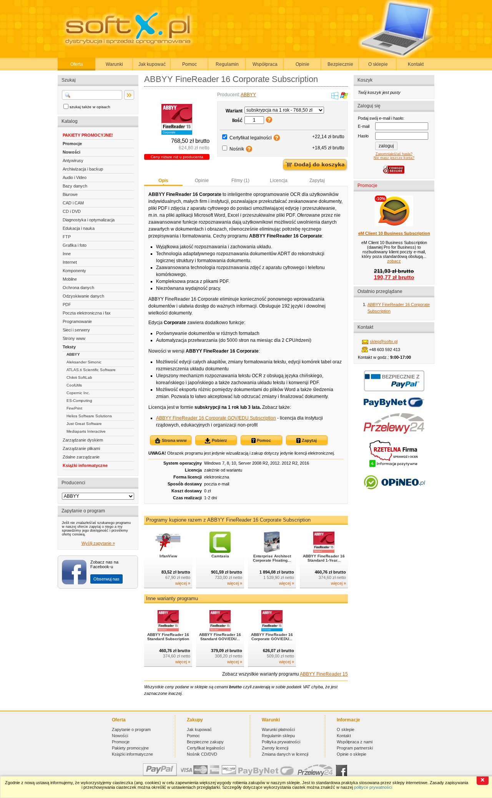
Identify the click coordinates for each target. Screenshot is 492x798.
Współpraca (265, 64)
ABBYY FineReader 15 (324, 674)
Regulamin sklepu (278, 735)
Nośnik (236, 149)
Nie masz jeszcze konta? (394, 158)
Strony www (74, 338)
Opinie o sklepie (351, 754)
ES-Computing (79, 400)
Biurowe (70, 194)
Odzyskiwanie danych (83, 296)
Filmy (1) (240, 180)
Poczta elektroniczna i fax (87, 313)
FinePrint (74, 408)
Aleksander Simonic (83, 362)
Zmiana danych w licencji (285, 754)
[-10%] (394, 225)
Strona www (174, 440)
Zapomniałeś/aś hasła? (394, 154)
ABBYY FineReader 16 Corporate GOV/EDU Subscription (216, 418)
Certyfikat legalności (250, 138)
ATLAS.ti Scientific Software (91, 370)
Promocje (72, 143)
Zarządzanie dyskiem (83, 440)
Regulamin (227, 64)
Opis (163, 180)
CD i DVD (72, 211)
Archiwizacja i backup (83, 169)
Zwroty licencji (275, 748)
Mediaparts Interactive (86, 431)
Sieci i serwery (76, 330)
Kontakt (416, 64)
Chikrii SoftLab (79, 377)
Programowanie (77, 321)
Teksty (69, 347)
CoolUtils (74, 385)
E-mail (363, 126)
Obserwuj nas (106, 579)
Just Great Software (84, 424)
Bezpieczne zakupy (205, 741)
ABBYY (73, 354)
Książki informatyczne (85, 465)
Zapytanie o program (131, 729)
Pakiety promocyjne (130, 748)
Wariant (234, 111)
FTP (67, 236)
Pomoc (189, 64)
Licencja (279, 180)
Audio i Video (74, 177)
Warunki (114, 64)
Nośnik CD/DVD (202, 754)
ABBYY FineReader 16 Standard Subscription (168, 636)
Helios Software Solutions (89, 416)
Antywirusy (73, 160)
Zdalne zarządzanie (81, 457)
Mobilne (70, 279)
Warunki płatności (278, 729)
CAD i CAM (73, 203)
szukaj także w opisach (90, 107)
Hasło (363, 136)
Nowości (71, 152)
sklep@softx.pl (383, 341)
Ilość (237, 120)
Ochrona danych (78, 287)
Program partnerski (355, 748)
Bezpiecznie (340, 64)
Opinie (302, 64)
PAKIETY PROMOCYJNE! (88, 135)
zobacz (394, 261)
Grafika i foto (74, 245)
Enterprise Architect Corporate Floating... (272, 558)
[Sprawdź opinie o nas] (394, 495)
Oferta (76, 64)
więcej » (182, 583)
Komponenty (74, 270)
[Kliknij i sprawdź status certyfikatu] (394, 466)
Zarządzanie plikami (81, 448)
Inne (67, 253)
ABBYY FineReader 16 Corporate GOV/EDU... (272, 636)
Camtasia (220, 556)
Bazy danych (75, 186)
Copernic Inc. (78, 393)
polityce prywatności (373, 787)
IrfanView (168, 556)
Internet (70, 262)
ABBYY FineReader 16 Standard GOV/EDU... (220, 636)
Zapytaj (317, 180)
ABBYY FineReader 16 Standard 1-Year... (324, 558)
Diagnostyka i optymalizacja (89, 219)
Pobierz (219, 440)
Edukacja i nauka (79, 228)
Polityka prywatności (281, 741)
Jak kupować (152, 64)
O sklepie (378, 64)
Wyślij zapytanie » (98, 543)
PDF (67, 304)
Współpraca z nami (354, 741)
